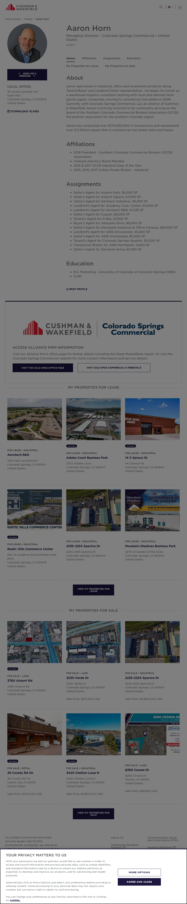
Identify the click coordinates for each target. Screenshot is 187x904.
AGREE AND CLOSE (139, 881)
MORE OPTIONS (139, 872)
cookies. (15, 900)
